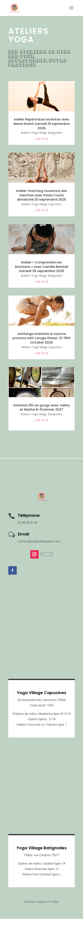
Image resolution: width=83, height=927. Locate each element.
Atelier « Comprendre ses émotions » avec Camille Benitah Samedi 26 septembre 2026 (41, 266)
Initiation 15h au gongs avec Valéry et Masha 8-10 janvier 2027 (41, 407)
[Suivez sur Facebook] (12, 570)
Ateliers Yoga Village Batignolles (41, 133)
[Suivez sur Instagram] (34, 554)
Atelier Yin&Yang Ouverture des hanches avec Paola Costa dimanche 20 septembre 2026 (41, 195)
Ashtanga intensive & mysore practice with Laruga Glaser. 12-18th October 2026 (41, 338)
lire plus (41, 139)
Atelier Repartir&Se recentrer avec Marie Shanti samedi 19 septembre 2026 (41, 124)
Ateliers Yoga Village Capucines (41, 204)
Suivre (47, 554)
